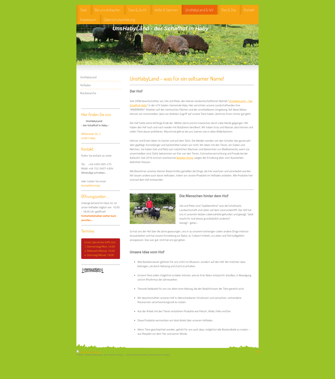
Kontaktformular (90, 185)
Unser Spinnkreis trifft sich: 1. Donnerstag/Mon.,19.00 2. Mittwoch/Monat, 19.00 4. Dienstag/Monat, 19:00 (100, 248)
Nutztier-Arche (184, 158)
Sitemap (97, 351)
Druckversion (86, 351)
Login (258, 351)
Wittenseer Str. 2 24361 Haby (91, 136)
